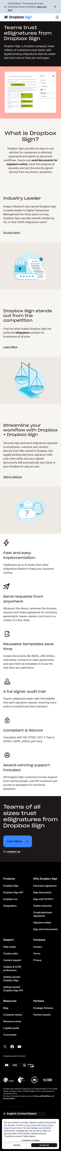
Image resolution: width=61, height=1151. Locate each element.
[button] (57, 17)
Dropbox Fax (10, 899)
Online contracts (42, 906)
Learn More (10, 347)
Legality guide (11, 1028)
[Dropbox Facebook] (12, 1046)
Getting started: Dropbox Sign (11, 979)
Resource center (12, 1021)
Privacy (37, 960)
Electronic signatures (45, 886)
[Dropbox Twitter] (5, 1046)
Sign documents (42, 892)
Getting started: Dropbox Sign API (13, 989)
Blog (5, 1008)
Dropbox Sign (11, 886)
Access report (11, 232)
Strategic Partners (43, 1008)
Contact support (12, 960)
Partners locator (42, 1015)
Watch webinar (12, 477)
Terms (36, 954)
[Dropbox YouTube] (19, 1046)
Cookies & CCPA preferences (12, 969)
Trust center (10, 1035)
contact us (13, 851)
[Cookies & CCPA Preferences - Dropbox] (30, 1134)
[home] (17, 17)
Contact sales (10, 954)
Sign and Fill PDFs (43, 899)
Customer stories (12, 1015)
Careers (37, 947)
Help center (9, 947)
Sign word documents (45, 929)
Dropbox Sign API (13, 892)
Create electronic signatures (42, 914)
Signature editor (42, 923)
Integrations (10, 906)
